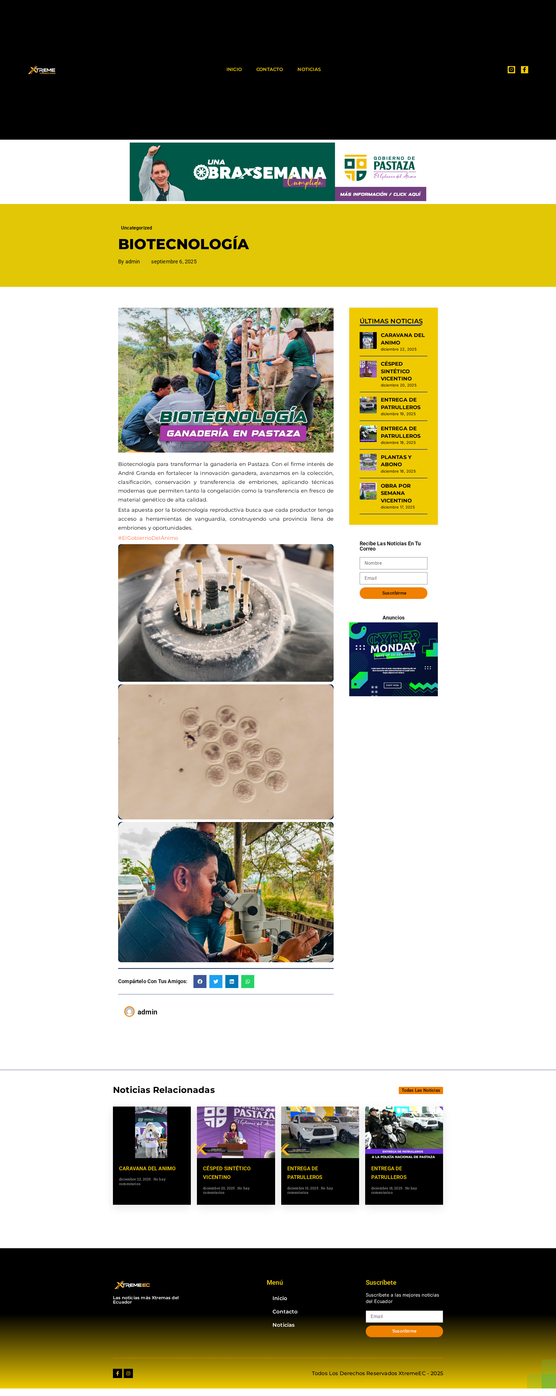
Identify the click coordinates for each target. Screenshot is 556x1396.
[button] (199, 981)
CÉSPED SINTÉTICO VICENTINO (396, 371)
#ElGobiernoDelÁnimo (148, 538)
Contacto (269, 69)
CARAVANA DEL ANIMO (147, 1168)
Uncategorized (136, 228)
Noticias (309, 69)
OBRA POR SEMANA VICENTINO (396, 493)
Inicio (234, 69)
